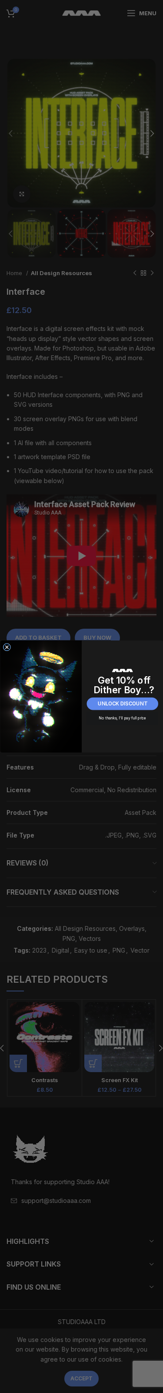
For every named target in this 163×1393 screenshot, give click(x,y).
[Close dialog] (6, 647)
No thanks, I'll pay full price (122, 718)
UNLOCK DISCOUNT (122, 704)
